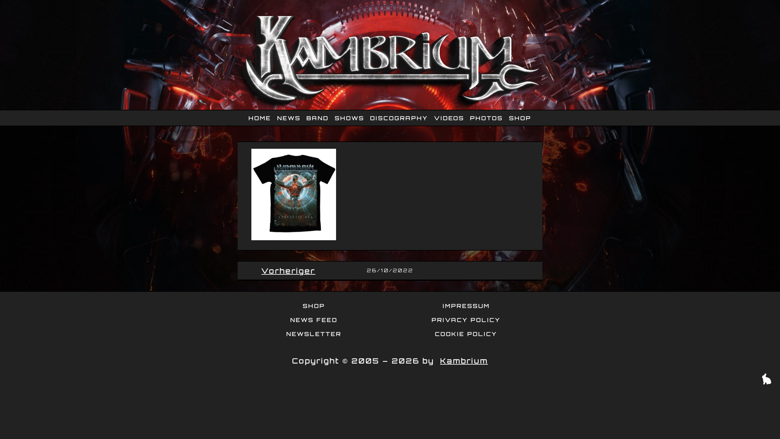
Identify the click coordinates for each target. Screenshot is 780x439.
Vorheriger (288, 270)
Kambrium (464, 360)
